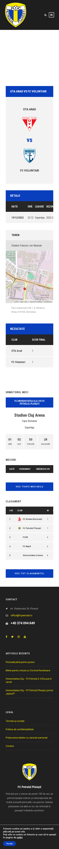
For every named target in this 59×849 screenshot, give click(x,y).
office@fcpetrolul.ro (21, 615)
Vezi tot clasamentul (29, 573)
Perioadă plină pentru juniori (20, 662)
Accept (9, 843)
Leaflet (16, 301)
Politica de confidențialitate (20, 729)
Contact (10, 746)
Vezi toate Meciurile (29, 487)
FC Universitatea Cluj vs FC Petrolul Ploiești (29, 402)
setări (20, 837)
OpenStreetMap (36, 301)
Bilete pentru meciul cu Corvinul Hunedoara (28, 670)
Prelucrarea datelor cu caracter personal (26, 737)
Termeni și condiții (15, 721)
